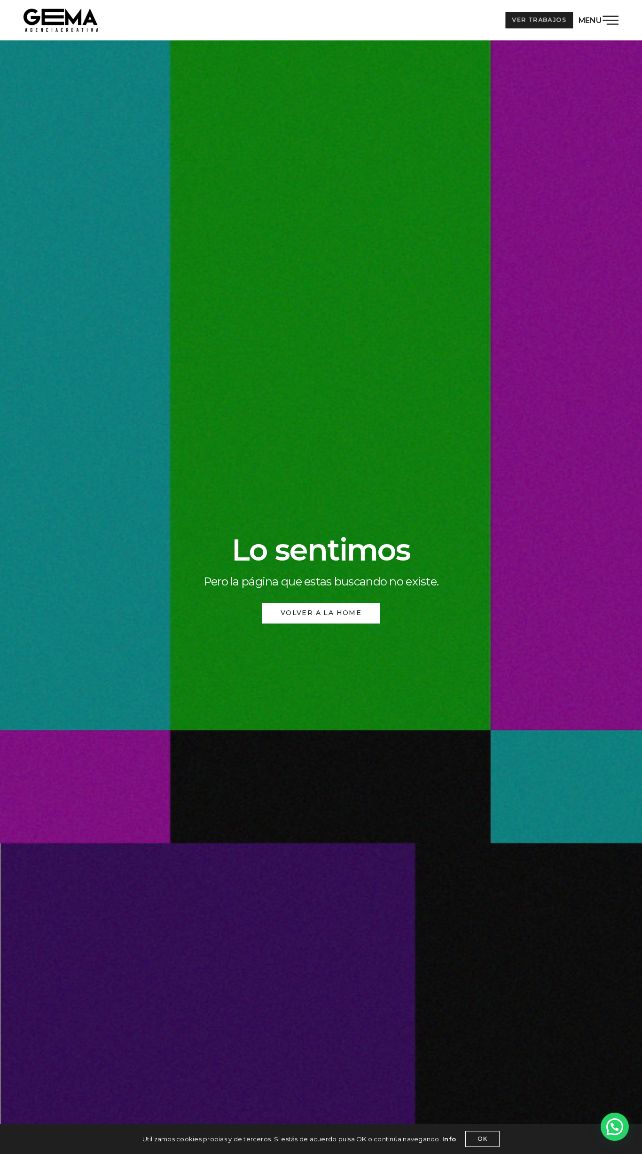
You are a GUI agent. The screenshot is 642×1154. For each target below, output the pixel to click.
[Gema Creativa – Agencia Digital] (60, 20)
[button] (615, 1127)
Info (449, 1139)
